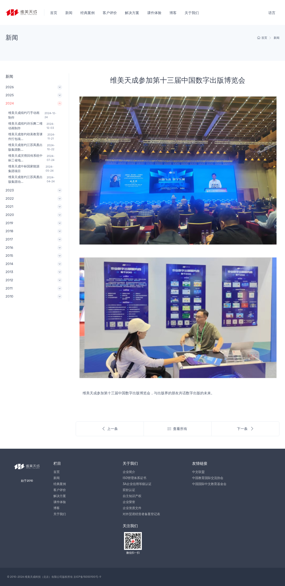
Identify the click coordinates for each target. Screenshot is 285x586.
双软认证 (129, 490)
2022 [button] (10, 199)
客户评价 (110, 13)
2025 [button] (10, 95)
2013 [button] (9, 272)
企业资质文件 (132, 508)
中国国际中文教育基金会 (209, 484)
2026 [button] (10, 87)
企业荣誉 (129, 502)
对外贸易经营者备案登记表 (141, 514)
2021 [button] (9, 207)
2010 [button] (9, 296)
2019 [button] (9, 223)
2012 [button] (9, 280)
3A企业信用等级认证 (137, 484)
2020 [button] (10, 215)
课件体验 (154, 13)
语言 (271, 13)
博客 (173, 13)
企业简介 (129, 472)
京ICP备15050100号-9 (87, 576)
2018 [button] (9, 231)
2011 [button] (9, 288)
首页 (53, 13)
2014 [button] (9, 264)
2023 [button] (10, 190)
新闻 (68, 13)
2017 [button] (9, 239)
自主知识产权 (132, 496)
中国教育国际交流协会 (207, 478)
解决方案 (132, 13)
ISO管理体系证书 (134, 478)
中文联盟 (198, 472)
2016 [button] (9, 248)
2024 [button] (10, 103)
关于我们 (192, 13)
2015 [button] (9, 256)
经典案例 (87, 13)
